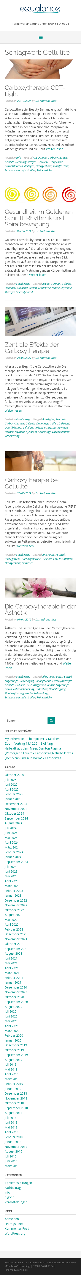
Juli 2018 (10, 1118)
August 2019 (13, 1060)
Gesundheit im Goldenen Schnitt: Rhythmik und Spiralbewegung (39, 218)
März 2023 (12, 886)
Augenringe (39, 158)
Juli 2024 (10, 828)
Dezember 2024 (16, 804)
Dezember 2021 (16, 934)
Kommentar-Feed (17, 1228)
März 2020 (12, 1031)
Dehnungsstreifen (25, 162)
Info (18, 158)
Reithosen (27, 563)
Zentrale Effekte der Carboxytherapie (32, 347)
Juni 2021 (11, 958)
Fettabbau (42, 689)
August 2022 (13, 915)
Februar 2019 (14, 1084)
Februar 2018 (14, 1137)
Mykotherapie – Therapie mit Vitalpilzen (32, 739)
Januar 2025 (13, 799)
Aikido (45, 284)
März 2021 (12, 973)
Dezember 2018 (16, 1093)
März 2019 (12, 1079)
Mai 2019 (11, 1069)
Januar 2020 (13, 1040)
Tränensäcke (44, 170)
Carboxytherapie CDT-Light (35, 90)
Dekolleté (43, 162)
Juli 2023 (10, 867)
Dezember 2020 (16, 987)
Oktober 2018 (14, 1103)
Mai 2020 (11, 1021)
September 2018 (16, 1108)
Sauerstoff (44, 432)
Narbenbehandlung (36, 693)
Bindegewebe (12, 559)
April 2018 (12, 1132)
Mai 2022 (11, 920)
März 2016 (12, 1166)
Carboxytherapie (57, 158)
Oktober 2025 (14, 775)
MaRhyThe (44, 288)
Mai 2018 (11, 1127)
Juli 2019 (10, 1064)
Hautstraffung (57, 689)
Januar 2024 (13, 857)
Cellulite (9, 162)
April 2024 (12, 842)
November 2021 (16, 939)
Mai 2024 (11, 838)
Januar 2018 (13, 1142)
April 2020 (12, 1026)
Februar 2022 (14, 929)
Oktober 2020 (14, 997)
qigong (9, 1197)
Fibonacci (10, 288)
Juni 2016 (11, 1161)
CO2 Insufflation (63, 559)
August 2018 (13, 1113)
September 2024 (16, 818)
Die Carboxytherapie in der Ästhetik (40, 609)
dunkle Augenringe (58, 685)
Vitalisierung (12, 436)
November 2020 (16, 992)
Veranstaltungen (16, 1202)
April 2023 (12, 881)
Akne (45, 676)
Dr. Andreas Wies (46, 101)
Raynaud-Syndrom (26, 432)
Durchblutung (13, 427)
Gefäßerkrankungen (34, 427)
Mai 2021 (11, 963)
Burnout (55, 284)
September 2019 (16, 1055)
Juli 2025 (10, 780)
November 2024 (16, 809)
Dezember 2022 (16, 900)
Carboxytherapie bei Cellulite (32, 483)
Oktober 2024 (14, 813)
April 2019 (12, 1074)
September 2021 (16, 949)
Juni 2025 (11, 784)
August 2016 (13, 1151)
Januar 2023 (13, 895)
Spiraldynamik (24, 292)
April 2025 (12, 789)
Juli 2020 (10, 1011)
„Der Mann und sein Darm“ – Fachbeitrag (33, 758)
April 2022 (12, 924)
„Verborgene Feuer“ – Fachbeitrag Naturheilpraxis (39, 753)
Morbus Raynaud (58, 427)
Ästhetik (60, 555)
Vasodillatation (61, 432)
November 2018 (16, 1098)
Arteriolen (61, 419)
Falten (8, 689)
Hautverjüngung (14, 693)
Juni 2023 (11, 871)
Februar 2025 (14, 794)
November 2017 (16, 1147)
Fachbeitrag (23, 284)
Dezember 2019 (16, 1045)
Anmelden (12, 1219)
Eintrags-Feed (14, 1224)
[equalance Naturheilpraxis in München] (40, 6)
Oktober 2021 (14, 944)
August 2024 (13, 823)
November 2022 (16, 905)
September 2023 (16, 862)
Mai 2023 (11, 876)
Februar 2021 (14, 978)
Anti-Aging (48, 419)
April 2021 (12, 968)
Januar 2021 (13, 982)
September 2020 (16, 1002)
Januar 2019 (13, 1089)
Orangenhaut (43, 166)
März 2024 (12, 847)
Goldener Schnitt (27, 288)
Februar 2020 (14, 1035)
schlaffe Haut (60, 166)
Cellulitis (20, 685)
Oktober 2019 (14, 1050)
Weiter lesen (54, 149)
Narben (9, 432)
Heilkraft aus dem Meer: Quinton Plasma (33, 748)
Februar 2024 (14, 852)
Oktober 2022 (14, 910)
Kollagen (29, 166)
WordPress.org (15, 1233)
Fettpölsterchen (14, 166)
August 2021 (13, 953)
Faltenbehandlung (23, 689)
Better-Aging (26, 681)
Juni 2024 (11, 833)
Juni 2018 (11, 1122)
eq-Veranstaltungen (18, 1183)
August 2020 (13, 1007)
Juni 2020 (11, 1016)
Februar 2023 (14, 891)
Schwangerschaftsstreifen (20, 170)
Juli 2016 (10, 1156)
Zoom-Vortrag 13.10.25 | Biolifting (29, 743)
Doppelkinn (56, 162)
